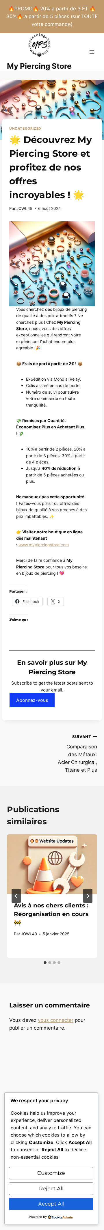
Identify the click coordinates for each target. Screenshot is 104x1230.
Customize (51, 1173)
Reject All (51, 1188)
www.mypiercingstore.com (43, 544)
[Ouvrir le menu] (91, 51)
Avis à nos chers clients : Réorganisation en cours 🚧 (51, 914)
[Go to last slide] (16, 896)
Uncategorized (25, 128)
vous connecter (55, 1020)
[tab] (45, 962)
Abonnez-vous (32, 700)
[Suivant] (87, 896)
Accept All (51, 1204)
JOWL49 (24, 208)
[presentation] (52, 864)
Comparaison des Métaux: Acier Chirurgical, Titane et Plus (77, 753)
